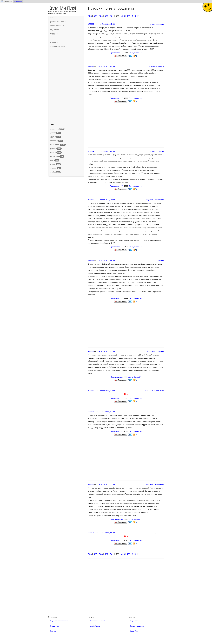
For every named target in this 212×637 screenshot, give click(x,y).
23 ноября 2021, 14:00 (106, 412)
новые (52, 18)
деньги (55, 133)
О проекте (134, 621)
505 (95, 16)
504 (101, 16)
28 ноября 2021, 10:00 (106, 200)
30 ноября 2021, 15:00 (106, 24)
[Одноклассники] (134, 55)
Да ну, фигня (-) (135, 53)
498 (128, 16)
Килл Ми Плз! (62, 8)
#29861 (91, 412)
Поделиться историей (59, 621)
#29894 (91, 151)
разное (55, 152)
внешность (57, 129)
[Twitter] (131, 55)
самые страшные (57, 26)
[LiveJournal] (136, 55)
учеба (55, 172)
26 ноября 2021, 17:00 (106, 391)
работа (55, 148)
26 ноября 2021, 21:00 (106, 351)
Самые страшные (137, 626)
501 (112, 16)
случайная (54, 30)
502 (106, 16)
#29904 (91, 24)
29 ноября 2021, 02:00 (106, 151)
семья (55, 164)
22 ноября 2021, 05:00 (106, 533)
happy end (54, 33)
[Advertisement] (66, 85)
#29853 (91, 533)
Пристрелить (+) (116, 53)
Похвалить (54, 626)
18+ (126, 394)
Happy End (134, 631)
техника (55, 168)
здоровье (56, 141)
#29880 (91, 391)
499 (123, 16)
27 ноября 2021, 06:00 (106, 260)
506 (90, 16)
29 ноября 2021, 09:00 (106, 66)
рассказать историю (58, 22)
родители (160, 24)
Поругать (53, 631)
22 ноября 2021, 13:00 (106, 484)
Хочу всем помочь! (97, 621)
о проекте (54, 42)
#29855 (91, 484)
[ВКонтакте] (128, 55)
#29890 (91, 200)
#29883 (91, 260)
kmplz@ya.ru (95, 626)
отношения (57, 145)
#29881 (91, 351)
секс (54, 160)
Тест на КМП (18, 1)
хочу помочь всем (57, 46)
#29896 (91, 66)
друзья (55, 137)
